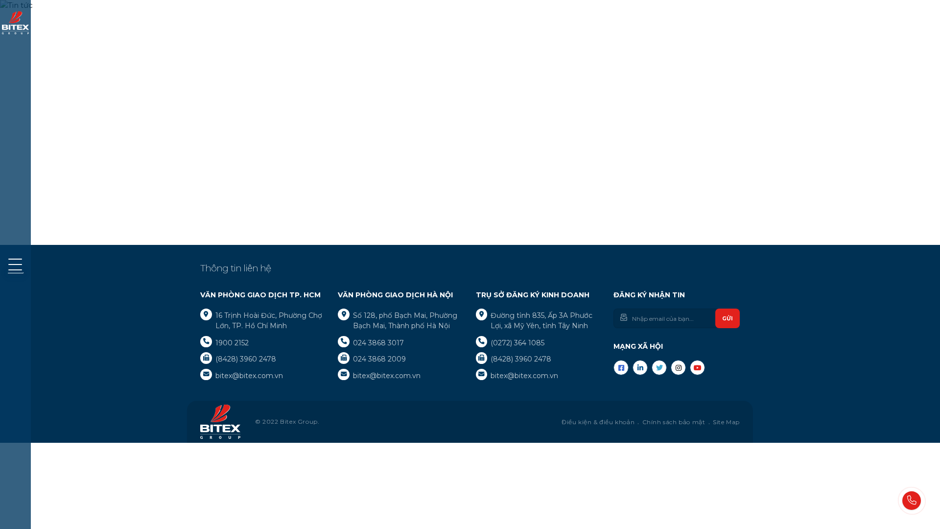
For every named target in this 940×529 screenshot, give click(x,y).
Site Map (726, 422)
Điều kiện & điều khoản (598, 422)
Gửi (727, 318)
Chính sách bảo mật (673, 422)
